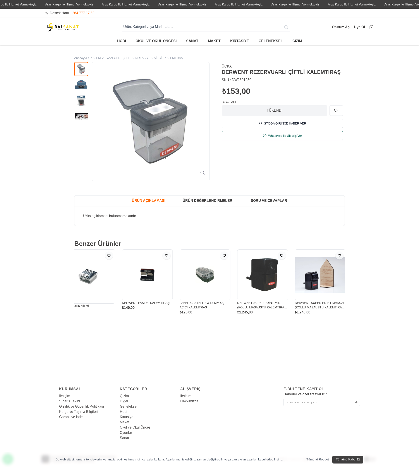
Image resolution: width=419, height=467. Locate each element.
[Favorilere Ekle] (336, 110)
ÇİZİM (297, 41)
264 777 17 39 (83, 13)
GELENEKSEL (271, 41)
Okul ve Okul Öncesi (135, 427)
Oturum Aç (341, 27)
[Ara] (286, 26)
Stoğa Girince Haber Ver (285, 123)
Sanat (124, 438)
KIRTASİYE (239, 41)
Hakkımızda (189, 401)
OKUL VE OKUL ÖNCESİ (156, 41)
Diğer (124, 401)
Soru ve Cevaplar (269, 200)
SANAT (192, 41)
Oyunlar (126, 432)
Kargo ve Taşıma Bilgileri (78, 411)
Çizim (124, 396)
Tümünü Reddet (317, 459)
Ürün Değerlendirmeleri (208, 200)
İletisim (185, 396)
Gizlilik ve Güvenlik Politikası (81, 406)
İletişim (64, 396)
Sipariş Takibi (69, 401)
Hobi (123, 411)
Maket (124, 422)
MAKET (214, 41)
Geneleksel (128, 406)
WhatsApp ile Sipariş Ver (285, 135)
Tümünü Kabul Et (348, 459)
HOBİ (121, 41)
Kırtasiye (126, 417)
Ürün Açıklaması (148, 200)
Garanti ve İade (71, 417)
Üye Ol (359, 27)
